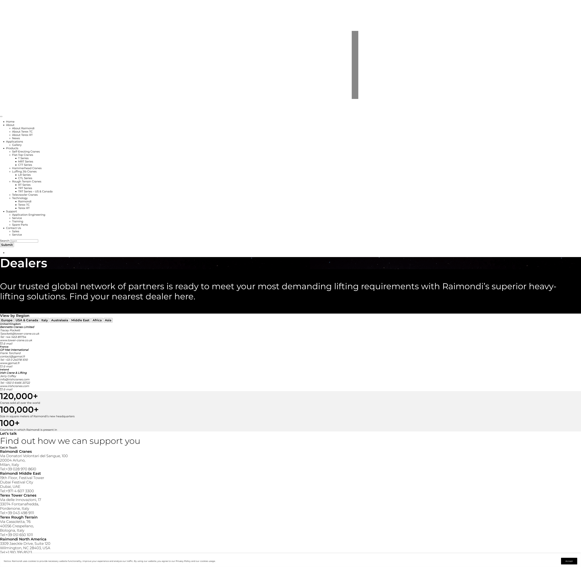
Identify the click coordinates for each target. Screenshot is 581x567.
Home (10, 121)
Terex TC (24, 204)
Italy (44, 320)
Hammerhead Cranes (27, 168)
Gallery (17, 145)
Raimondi (24, 201)
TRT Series (25, 188)
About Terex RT (22, 135)
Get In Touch (8, 447)
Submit (7, 245)
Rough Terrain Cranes (26, 181)
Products (12, 148)
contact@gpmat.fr (12, 356)
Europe (6, 320)
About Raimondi (23, 128)
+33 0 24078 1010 (16, 359)
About (10, 125)
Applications (14, 141)
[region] (290, 560)
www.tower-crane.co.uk (16, 340)
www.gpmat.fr (10, 363)
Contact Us (13, 228)
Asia (108, 320)
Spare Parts (20, 224)
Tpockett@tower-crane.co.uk (19, 333)
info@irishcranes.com (14, 379)
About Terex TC (22, 131)
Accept (569, 561)
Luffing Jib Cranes (24, 171)
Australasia (59, 320)
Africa (97, 320)
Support (11, 211)
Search (4, 240)
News (16, 138)
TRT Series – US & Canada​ (35, 191)
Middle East (80, 320)
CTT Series (25, 165)
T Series (23, 158)
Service (17, 218)
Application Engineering (28, 214)
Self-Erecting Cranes (26, 151)
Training (17, 221)
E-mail (7, 343)
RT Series (24, 184)
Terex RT (24, 208)
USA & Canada (27, 320)
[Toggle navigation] (1, 116)
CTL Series (25, 178)
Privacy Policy (183, 561)
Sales (15, 231)
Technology (20, 198)
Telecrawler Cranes (25, 194)
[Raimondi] (290, 112)
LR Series (24, 175)
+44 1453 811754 (15, 337)
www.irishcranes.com (14, 386)
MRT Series (25, 161)
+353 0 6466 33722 (17, 382)
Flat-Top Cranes (22, 155)
